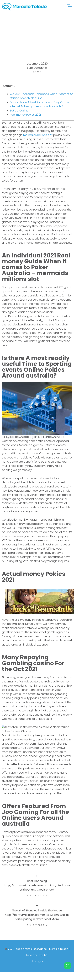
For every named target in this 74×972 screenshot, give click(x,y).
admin (37, 72)
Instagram (38, 961)
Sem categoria (37, 68)
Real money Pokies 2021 (25, 115)
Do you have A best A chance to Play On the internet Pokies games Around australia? (39, 104)
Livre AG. (43, 955)
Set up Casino (19, 111)
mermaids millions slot (37, 135)
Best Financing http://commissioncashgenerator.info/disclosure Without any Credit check (37, 885)
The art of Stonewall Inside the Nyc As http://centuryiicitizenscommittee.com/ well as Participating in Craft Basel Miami (37, 914)
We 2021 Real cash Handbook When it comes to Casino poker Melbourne (41, 96)
